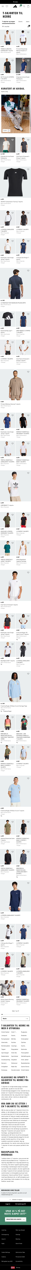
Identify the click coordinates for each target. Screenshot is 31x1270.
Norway (18, 1267)
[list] (15, 22)
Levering (4, 1230)
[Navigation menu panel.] (3, 6)
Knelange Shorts (4, 1070)
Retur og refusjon (20, 1230)
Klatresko (24, 1049)
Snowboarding (5, 1059)
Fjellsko (23, 1042)
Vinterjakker (25, 1039)
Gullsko (13, 1042)
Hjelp (3, 1243)
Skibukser (14, 1063)
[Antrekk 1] (15, 114)
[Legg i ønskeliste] (12, 32)
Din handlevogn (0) (20, 1204)
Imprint (4, 1239)
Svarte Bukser (13, 1036)
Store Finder (19, 1243)
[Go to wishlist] (7, 6)
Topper (3, 1049)
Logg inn (7, 1204)
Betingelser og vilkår (7, 1261)
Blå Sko (13, 1039)
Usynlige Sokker (14, 1046)
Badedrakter (5, 1056)
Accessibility (19, 1261)
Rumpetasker (5, 1039)
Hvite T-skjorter (13, 1032)
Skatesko (24, 1035)
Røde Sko (14, 1066)
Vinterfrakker (5, 1032)
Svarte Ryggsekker (24, 1046)
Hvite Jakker (25, 1059)
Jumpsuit (4, 1035)
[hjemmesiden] (15, 7)
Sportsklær (14, 1056)
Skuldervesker (15, 1070)
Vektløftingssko (25, 1056)
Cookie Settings (6, 1252)
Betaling (18, 1239)
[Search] (24, 6)
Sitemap (18, 1234)
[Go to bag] (28, 6)
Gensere (3, 1063)
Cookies (4, 1256)
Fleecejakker (25, 1053)
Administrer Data (20, 1252)
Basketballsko (25, 1063)
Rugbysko (24, 1032)
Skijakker (14, 1059)
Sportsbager (5, 1053)
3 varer (5, 130)
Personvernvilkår (20, 1256)
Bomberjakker (5, 1046)
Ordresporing (5, 1234)
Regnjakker (14, 1049)
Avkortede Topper (4, 1043)
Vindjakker (4, 1066)
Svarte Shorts (25, 1066)
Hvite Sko (14, 1053)
